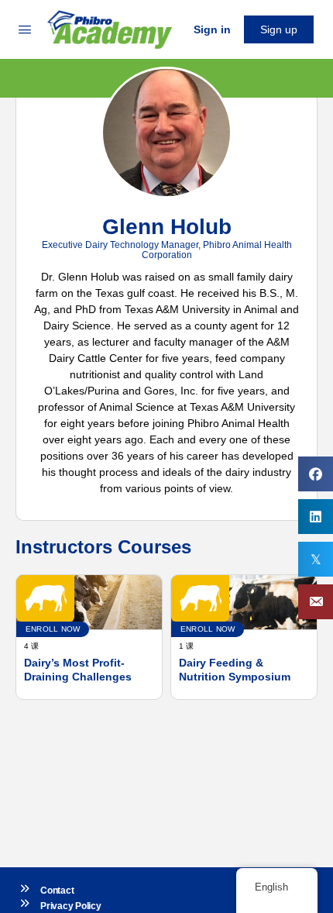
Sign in (212, 29)
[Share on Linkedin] (315, 516)
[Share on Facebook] (315, 473)
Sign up (278, 29)
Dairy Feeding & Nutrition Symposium (234, 669)
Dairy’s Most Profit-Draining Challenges (78, 669)
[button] (315, 601)
